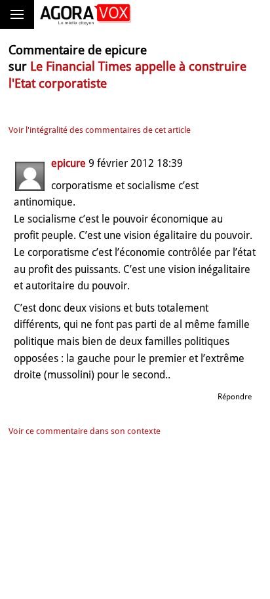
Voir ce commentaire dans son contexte (85, 431)
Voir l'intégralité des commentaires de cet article (100, 130)
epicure (68, 163)
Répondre (235, 396)
